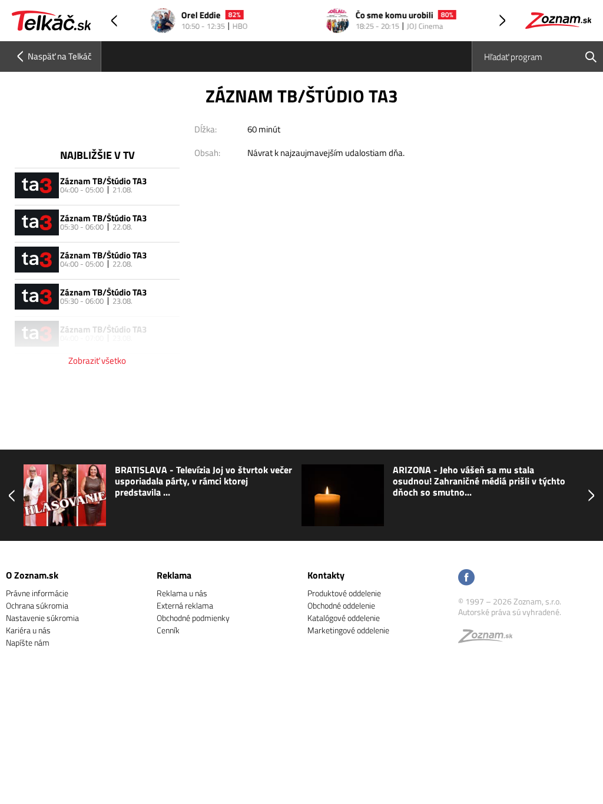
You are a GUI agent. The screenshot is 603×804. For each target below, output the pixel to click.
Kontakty (325, 575)
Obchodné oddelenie (341, 605)
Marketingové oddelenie (348, 630)
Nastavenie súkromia (42, 618)
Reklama (174, 575)
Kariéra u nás (28, 630)
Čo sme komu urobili (378, 16)
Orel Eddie (184, 16)
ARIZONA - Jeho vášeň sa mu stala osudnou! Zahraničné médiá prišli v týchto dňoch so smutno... (479, 481)
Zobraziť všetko (97, 360)
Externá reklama (185, 605)
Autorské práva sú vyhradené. (509, 612)
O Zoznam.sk (32, 575)
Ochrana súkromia (37, 605)
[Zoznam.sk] (489, 639)
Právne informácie (37, 593)
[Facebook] (466, 578)
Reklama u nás (182, 593)
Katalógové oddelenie (343, 618)
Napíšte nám (27, 642)
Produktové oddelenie (344, 593)
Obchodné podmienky (193, 618)
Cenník (168, 630)
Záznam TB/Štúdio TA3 (103, 181)
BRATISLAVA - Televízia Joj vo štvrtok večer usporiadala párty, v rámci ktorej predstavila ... (203, 481)
